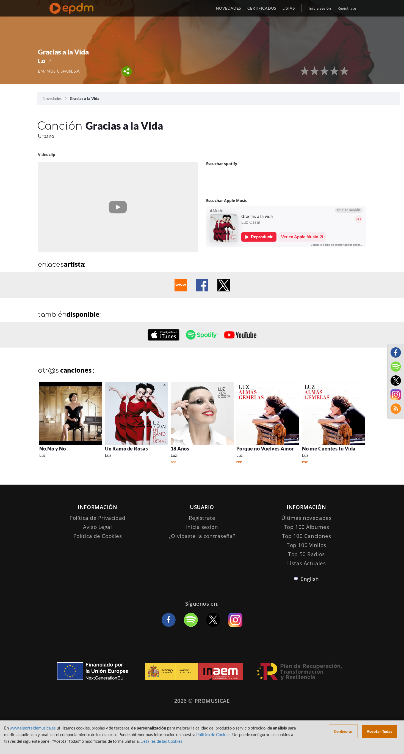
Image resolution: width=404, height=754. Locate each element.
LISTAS (289, 8)
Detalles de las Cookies (161, 741)
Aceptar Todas (379, 731)
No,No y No (52, 449)
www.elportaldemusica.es (33, 727)
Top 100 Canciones (306, 536)
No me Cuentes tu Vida (329, 449)
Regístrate (346, 8)
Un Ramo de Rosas (126, 449)
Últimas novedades (306, 517)
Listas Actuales (306, 563)
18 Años (180, 449)
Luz (41, 61)
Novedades (52, 98)
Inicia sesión (320, 8)
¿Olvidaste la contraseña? (202, 536)
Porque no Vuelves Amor (265, 449)
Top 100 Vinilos (306, 545)
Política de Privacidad (98, 517)
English (309, 579)
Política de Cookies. (213, 734)
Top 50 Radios (306, 554)
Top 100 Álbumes (306, 527)
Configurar (343, 731)
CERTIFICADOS (261, 8)
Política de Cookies (97, 536)
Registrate (202, 517)
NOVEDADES (228, 8)
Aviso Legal (97, 527)
